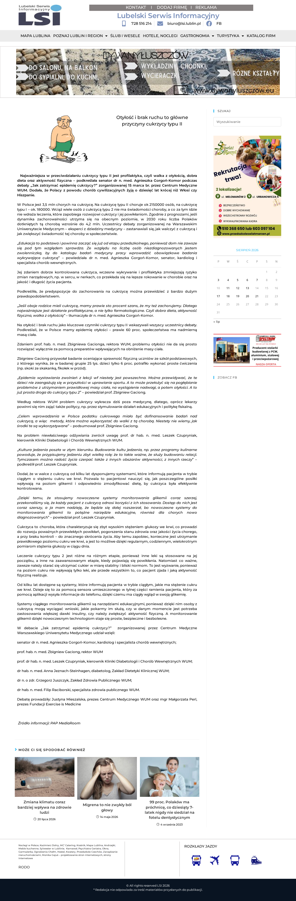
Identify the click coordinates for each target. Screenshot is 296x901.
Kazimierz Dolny (49, 845)
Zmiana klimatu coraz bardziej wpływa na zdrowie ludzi (44, 807)
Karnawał (71, 848)
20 (247, 296)
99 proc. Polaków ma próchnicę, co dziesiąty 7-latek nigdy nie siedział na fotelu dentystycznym (169, 810)
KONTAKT (136, 7)
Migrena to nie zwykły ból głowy (107, 807)
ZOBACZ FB (227, 377)
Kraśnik (81, 845)
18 (228, 296)
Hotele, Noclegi (160, 36)
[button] (21, 72)
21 (257, 296)
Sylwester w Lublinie (52, 848)
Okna (105, 848)
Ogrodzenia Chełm (45, 851)
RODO (24, 867)
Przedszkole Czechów (89, 851)
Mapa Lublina (35, 36)
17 (218, 296)
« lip (216, 321)
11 (228, 288)
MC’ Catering (67, 845)
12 (237, 288)
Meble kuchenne (28, 848)
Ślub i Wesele (125, 36)
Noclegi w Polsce (28, 845)
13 (247, 288)
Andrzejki (109, 845)
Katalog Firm (261, 36)
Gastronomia (195, 36)
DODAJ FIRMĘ (172, 7)
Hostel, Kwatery (66, 851)
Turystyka (228, 36)
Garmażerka (25, 851)
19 (237, 296)
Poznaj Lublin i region (78, 36)
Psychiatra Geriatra (89, 848)
